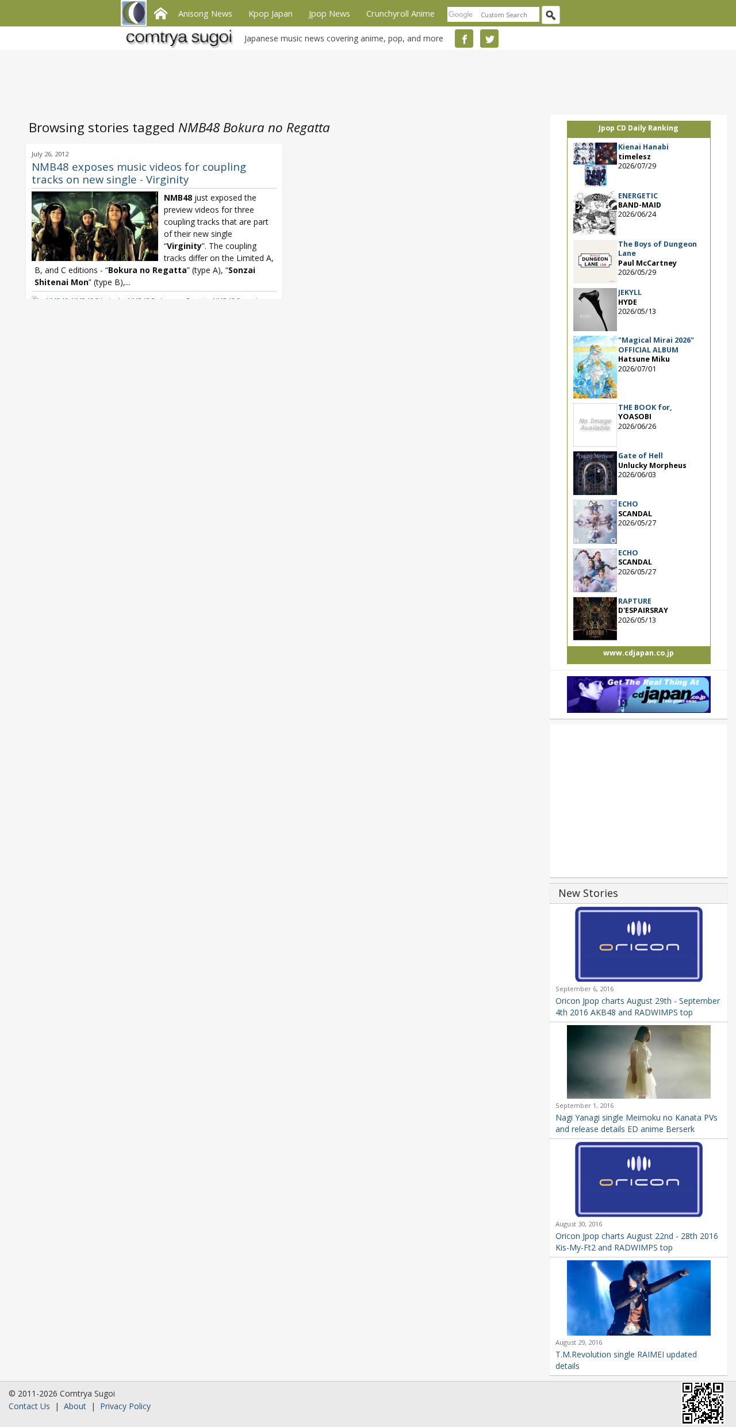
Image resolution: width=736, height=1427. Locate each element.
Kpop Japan (270, 13)
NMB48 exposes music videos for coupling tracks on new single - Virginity (139, 172)
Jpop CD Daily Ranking (638, 128)
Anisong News (205, 13)
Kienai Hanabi (643, 147)
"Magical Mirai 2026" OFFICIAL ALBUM (656, 344)
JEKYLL (630, 292)
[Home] (160, 12)
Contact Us (29, 1406)
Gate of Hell (640, 456)
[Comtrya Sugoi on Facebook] (464, 38)
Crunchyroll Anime (400, 13)
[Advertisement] (365, 80)
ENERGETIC (638, 196)
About (75, 1406)
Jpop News (329, 13)
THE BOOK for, (645, 407)
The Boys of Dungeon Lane (657, 248)
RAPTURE (634, 601)
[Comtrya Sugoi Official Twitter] (489, 38)
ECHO (628, 504)
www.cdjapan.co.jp (638, 653)
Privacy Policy (125, 1406)
